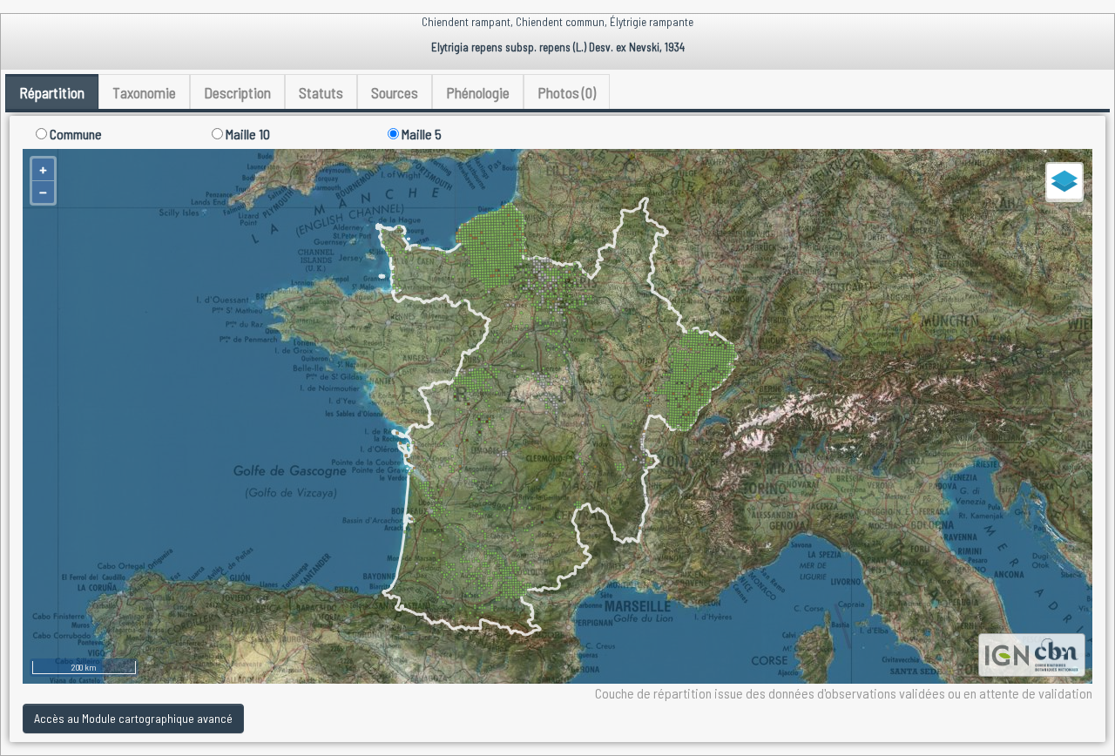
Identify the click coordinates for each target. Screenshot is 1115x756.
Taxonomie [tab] (144, 92)
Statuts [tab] (321, 92)
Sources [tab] (394, 92)
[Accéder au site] (1007, 653)
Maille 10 (246, 133)
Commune (74, 133)
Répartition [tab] (51, 92)
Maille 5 (420, 133)
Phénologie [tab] (478, 92)
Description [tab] (237, 92)
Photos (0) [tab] (566, 92)
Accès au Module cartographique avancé (133, 718)
